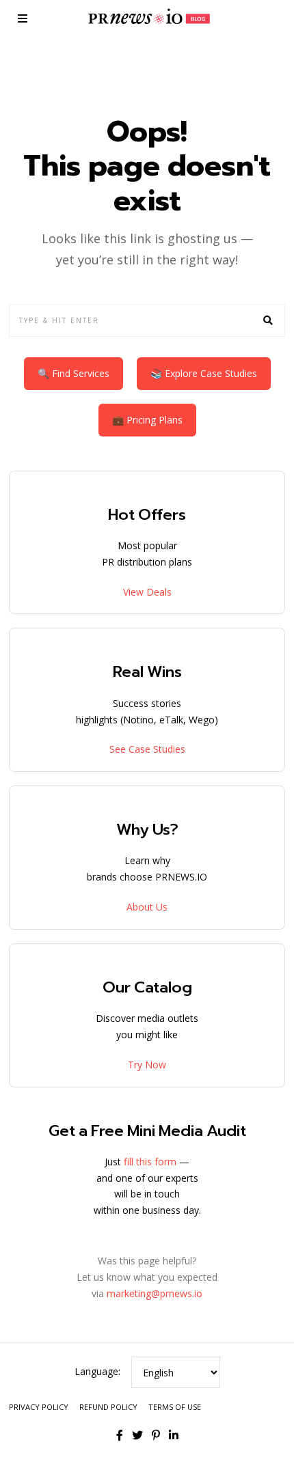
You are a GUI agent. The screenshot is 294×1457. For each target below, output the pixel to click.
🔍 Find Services (73, 373)
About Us (147, 906)
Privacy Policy (38, 1407)
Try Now (147, 1064)
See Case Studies (147, 749)
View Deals (147, 591)
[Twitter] (137, 1435)
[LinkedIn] (173, 1435)
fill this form (150, 1161)
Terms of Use (174, 1407)
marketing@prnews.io (154, 1293)
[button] (268, 320)
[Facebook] (119, 1435)
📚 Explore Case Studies (203, 373)
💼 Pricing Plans (147, 419)
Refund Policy (108, 1407)
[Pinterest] (155, 1435)
